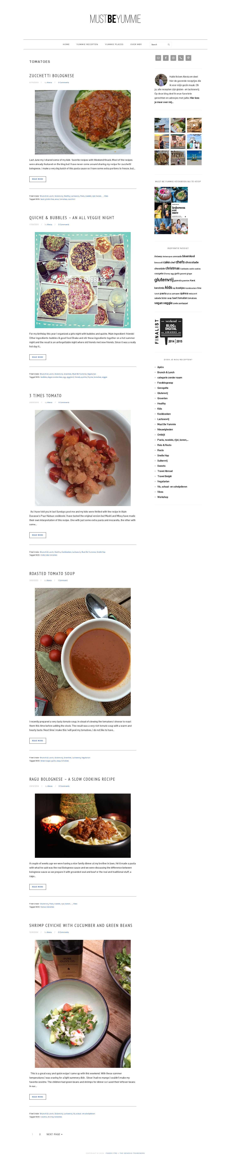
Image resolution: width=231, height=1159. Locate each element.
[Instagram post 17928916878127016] (161, 125)
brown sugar (46, 761)
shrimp (51, 1117)
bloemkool (188, 256)
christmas (172, 268)
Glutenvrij (59, 196)
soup (58, 761)
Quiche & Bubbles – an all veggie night (72, 217)
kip (174, 288)
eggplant (70, 377)
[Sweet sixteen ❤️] (161, 141)
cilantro (44, 1117)
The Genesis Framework (132, 1153)
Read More (37, 179)
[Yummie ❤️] (161, 158)
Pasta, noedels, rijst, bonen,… (172, 439)
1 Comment (63, 580)
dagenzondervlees (55, 377)
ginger (189, 274)
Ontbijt (161, 434)
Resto (160, 450)
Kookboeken (66, 552)
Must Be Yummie (115, 18)
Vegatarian (91, 374)
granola (178, 280)
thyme (90, 377)
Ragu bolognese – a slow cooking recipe (72, 779)
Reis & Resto (164, 445)
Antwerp (158, 256)
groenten (186, 280)
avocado (177, 256)
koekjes (180, 288)
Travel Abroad (165, 471)
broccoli (158, 262)
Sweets (161, 465)
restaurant (193, 294)
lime (199, 288)
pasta (163, 293)
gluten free (49, 199)
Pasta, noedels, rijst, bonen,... (91, 196)
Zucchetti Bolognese (51, 75)
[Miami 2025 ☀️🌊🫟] (194, 158)
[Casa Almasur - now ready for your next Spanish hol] (194, 125)
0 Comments (63, 82)
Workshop (162, 496)
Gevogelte (162, 387)
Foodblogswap (165, 382)
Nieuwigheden (165, 429)
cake (166, 262)
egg (64, 377)
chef (172, 262)
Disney (167, 273)
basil (42, 199)
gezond (183, 274)
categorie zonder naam (169, 377)
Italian (43, 907)
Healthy (67, 196)
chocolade (192, 262)
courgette (158, 273)
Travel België (164, 476)
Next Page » (55, 1134)
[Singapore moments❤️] (178, 141)
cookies (198, 269)
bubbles (44, 377)
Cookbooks (184, 269)
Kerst (192, 280)
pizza (169, 294)
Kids (159, 408)
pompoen (176, 294)
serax (57, 199)
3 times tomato (45, 395)
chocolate (159, 268)
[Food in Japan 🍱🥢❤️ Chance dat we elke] (178, 125)
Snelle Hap (101, 552)
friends (77, 377)
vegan (158, 303)
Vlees (106, 196)
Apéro (160, 367)
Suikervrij (162, 460)
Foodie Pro (111, 1153)
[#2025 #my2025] (194, 141)
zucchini (71, 199)
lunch (157, 294)
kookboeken (191, 288)
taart (175, 297)
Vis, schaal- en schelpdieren (84, 1114)
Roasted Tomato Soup (52, 573)
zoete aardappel (180, 303)
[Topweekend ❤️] (178, 158)
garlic (53, 761)
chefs (43, 555)
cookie (191, 269)
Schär (164, 298)
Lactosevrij (75, 196)
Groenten (68, 374)
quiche (84, 377)
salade (157, 298)
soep (169, 298)
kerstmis (159, 288)
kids (47, 555)
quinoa (184, 293)
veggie (104, 377)
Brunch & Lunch (47, 196)
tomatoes (63, 199)
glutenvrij (163, 280)
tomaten (182, 297)
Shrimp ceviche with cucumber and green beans (81, 925)
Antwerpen (168, 256)
